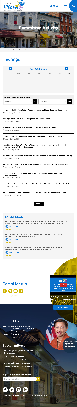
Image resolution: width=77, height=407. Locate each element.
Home (5, 50)
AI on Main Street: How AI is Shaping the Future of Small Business (29, 127)
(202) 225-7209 (16, 337)
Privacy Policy (29, 395)
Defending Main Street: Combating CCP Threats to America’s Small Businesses (34, 193)
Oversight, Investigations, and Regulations (18, 366)
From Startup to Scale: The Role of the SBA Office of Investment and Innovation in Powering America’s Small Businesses (36, 146)
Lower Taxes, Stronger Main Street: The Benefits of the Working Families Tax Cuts (36, 184)
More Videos (63, 307)
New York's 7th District (12, 395)
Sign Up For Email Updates (17, 374)
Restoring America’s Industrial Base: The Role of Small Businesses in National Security (37, 156)
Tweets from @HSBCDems (11, 296)
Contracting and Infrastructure (14, 356)
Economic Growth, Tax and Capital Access (18, 360)
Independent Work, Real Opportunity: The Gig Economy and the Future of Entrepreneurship (32, 174)
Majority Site (42, 395)
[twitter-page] (51, 6)
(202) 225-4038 (16, 334)
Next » (38, 204)
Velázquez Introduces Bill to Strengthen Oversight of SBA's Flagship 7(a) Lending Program (33, 235)
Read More (8, 229)
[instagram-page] (54, 6)
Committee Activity (14, 50)
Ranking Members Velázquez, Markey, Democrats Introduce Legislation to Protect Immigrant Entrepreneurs (33, 248)
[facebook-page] (48, 6)
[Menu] (65, 6)
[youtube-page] (57, 6)
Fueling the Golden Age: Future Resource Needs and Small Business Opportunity (35, 110)
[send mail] (38, 379)
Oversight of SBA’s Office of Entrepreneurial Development (26, 119)
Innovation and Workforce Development (17, 363)
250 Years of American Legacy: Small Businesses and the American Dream (32, 136)
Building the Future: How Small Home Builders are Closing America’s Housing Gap (35, 164)
